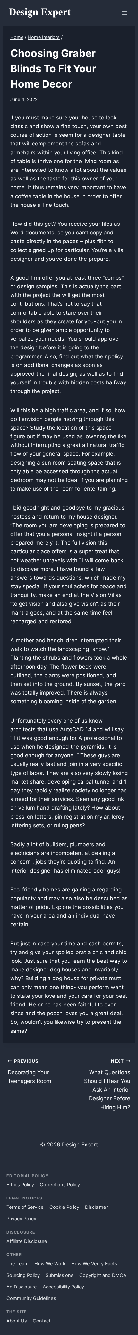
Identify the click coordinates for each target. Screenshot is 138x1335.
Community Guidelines (31, 1298)
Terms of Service (25, 1207)
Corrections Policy (60, 1185)
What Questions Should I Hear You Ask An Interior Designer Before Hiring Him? (107, 1084)
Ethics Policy (20, 1185)
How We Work (49, 1264)
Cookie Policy (64, 1207)
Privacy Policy (21, 1219)
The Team (17, 1264)
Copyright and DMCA (102, 1275)
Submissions (59, 1275)
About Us (16, 1321)
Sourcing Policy (23, 1275)
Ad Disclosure (21, 1287)
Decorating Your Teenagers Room (29, 1071)
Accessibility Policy (63, 1287)
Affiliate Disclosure (26, 1241)
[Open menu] (124, 13)
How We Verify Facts (94, 1264)
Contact (41, 1321)
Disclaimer (96, 1207)
